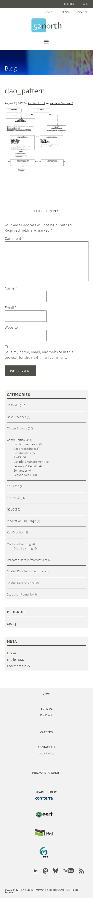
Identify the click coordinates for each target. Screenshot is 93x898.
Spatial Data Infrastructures (26, 571)
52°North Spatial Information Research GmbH (46, 25)
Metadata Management (29, 461)
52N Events (46, 715)
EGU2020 (13, 486)
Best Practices (16, 417)
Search (83, 12)
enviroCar (13, 498)
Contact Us (46, 747)
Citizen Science (17, 428)
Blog (65, 12)
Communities (16, 440)
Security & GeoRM (25, 466)
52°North (13, 405)
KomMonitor (15, 532)
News (48, 12)
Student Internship (20, 594)
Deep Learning (23, 548)
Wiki (85, 4)
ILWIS (17, 457)
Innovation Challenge (21, 521)
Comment (14, 238)
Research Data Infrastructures (27, 560)
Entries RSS (15, 659)
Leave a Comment (61, 103)
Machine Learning (19, 544)
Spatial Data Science (21, 583)
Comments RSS (18, 666)
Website (11, 327)
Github (69, 4)
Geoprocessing (23, 449)
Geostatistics (22, 453)
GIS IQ (11, 623)
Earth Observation (25, 444)
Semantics (20, 470)
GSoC (10, 509)
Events (46, 709)
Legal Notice (46, 753)
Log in (11, 653)
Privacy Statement (46, 773)
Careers (46, 732)
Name (11, 288)
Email (10, 307)
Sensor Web (21, 475)
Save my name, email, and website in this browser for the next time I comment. (39, 354)
